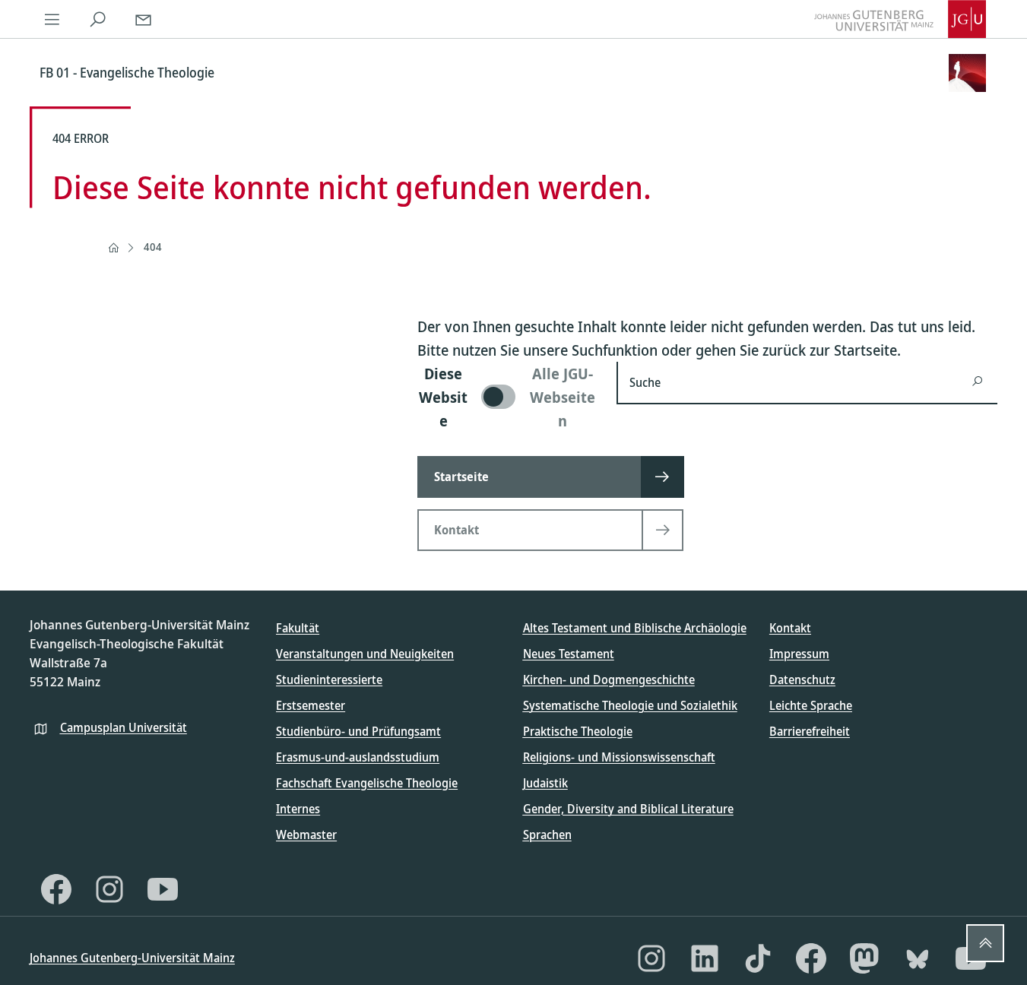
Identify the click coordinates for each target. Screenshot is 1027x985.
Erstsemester (310, 705)
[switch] (508, 397)
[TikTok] (758, 958)
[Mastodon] (864, 958)
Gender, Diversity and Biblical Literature (628, 808)
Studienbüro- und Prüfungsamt (358, 731)
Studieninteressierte (329, 679)
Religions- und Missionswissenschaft (619, 757)
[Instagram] (109, 889)
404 (153, 246)
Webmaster (306, 834)
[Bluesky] (917, 958)
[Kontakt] (143, 19)
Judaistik (545, 782)
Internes (298, 808)
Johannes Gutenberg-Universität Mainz (132, 957)
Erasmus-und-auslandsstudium (357, 757)
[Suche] (98, 19)
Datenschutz (802, 679)
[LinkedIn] (704, 958)
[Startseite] (113, 248)
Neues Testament (568, 653)
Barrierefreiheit (809, 731)
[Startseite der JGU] (900, 19)
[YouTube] (162, 889)
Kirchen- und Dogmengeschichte (609, 679)
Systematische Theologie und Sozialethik (630, 705)
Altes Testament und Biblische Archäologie (634, 627)
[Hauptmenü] (52, 19)
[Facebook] (56, 889)
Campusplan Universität (123, 727)
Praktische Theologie (577, 731)
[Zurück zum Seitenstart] (985, 943)
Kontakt (790, 627)
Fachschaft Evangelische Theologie (367, 782)
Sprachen (547, 834)
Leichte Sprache (810, 705)
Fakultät (297, 627)
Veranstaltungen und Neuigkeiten (365, 653)
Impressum (799, 653)
